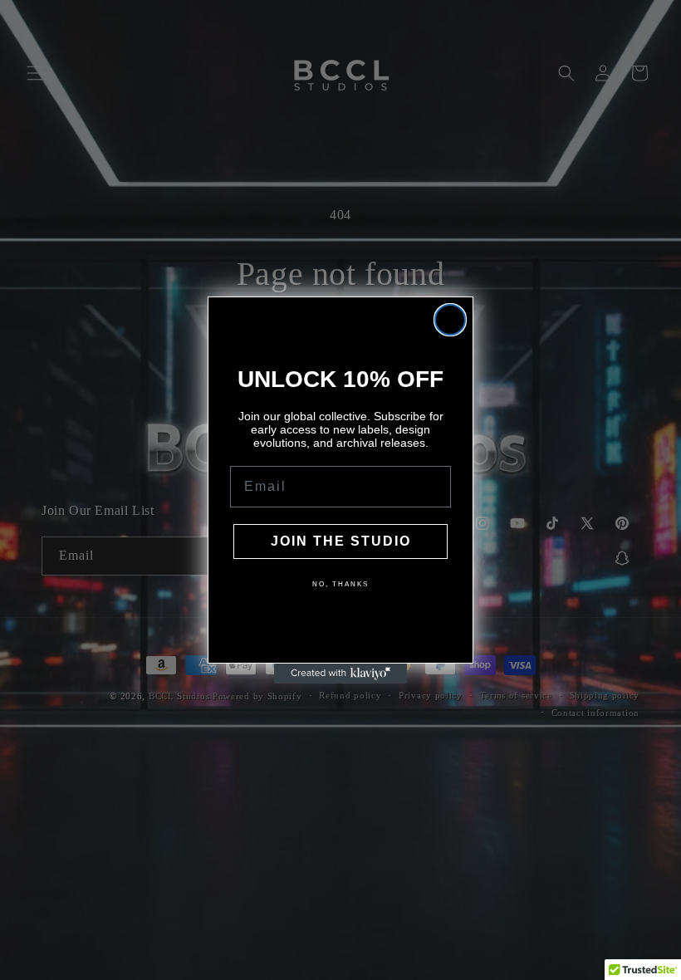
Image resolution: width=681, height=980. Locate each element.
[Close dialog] (450, 320)
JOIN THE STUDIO (341, 541)
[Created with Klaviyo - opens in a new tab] (340, 674)
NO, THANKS (340, 584)
